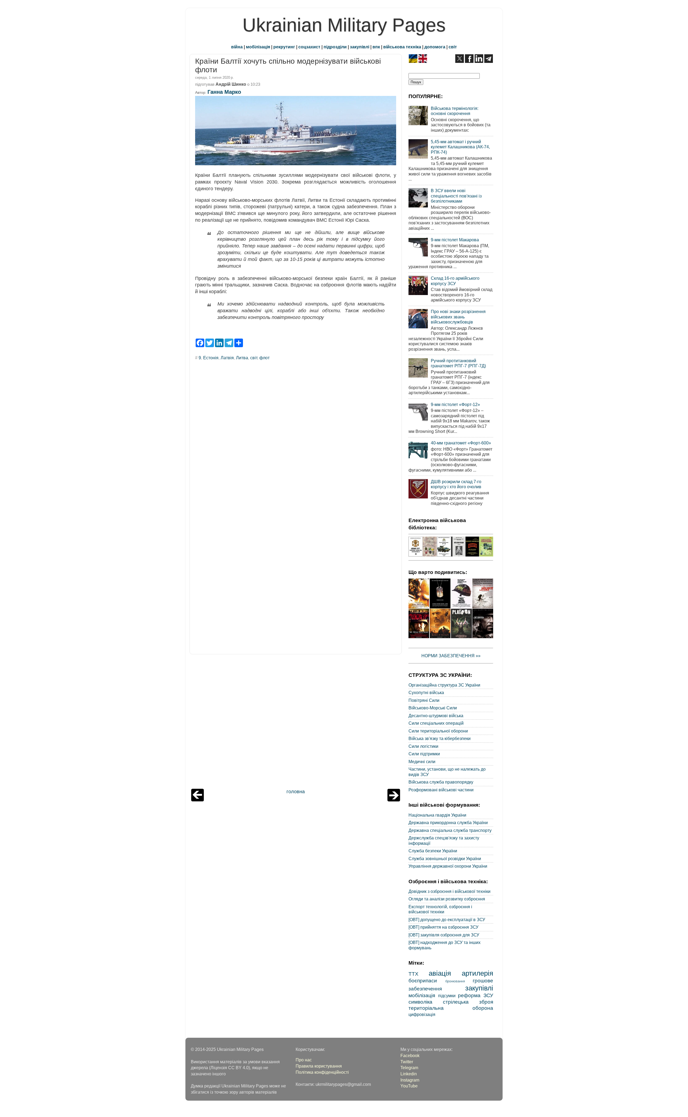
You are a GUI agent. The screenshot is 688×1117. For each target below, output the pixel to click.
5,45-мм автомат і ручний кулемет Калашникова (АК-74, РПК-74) (460, 147)
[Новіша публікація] (197, 800)
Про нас (304, 1059)
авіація (440, 973)
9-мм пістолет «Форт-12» (455, 404)
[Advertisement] (295, 722)
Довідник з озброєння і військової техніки (449, 891)
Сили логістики (423, 746)
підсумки (447, 995)
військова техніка (402, 46)
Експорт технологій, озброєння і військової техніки (440, 909)
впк (376, 46)
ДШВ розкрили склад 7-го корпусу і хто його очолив (456, 484)
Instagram (409, 1080)
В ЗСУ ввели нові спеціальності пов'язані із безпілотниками (456, 195)
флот (264, 357)
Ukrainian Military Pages (344, 25)
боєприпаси (422, 980)
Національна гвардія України (437, 815)
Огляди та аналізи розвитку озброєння (446, 898)
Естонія (210, 357)
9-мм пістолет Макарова (455, 239)
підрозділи (335, 46)
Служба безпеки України (432, 850)
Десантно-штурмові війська (435, 715)
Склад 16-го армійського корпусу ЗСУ (455, 281)
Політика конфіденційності (322, 1072)
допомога (434, 46)
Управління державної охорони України (447, 866)
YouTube (409, 1085)
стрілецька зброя (468, 1002)
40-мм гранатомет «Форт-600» (461, 442)
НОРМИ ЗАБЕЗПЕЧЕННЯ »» (451, 655)
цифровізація (421, 1014)
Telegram (409, 1067)
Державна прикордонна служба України (448, 822)
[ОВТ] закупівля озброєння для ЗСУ (443, 934)
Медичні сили (421, 761)
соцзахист (309, 46)
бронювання (455, 981)
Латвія (227, 357)
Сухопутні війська (426, 692)
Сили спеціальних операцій (436, 723)
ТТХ (413, 974)
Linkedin (408, 1073)
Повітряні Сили (423, 700)
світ (453, 46)
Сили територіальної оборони (438, 730)
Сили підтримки (424, 753)
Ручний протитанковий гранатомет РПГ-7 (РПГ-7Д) (458, 363)
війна (237, 46)
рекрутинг (284, 46)
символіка (420, 1002)
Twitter (406, 1061)
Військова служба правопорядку (440, 782)
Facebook (410, 1055)
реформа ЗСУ (475, 995)
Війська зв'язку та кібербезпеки (439, 738)
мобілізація (258, 46)
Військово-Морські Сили (432, 707)
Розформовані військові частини (441, 789)
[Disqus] (295, 437)
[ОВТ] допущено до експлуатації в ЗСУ (446, 919)
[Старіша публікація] (393, 800)
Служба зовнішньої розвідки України (444, 858)
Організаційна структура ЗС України (444, 685)
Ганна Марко (224, 92)
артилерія (477, 973)
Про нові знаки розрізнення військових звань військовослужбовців (458, 316)
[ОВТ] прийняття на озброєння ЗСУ (443, 927)
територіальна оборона (450, 1008)
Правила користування (319, 1066)
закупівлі (359, 46)
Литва (242, 357)
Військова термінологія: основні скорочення (454, 111)
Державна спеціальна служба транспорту (450, 830)
